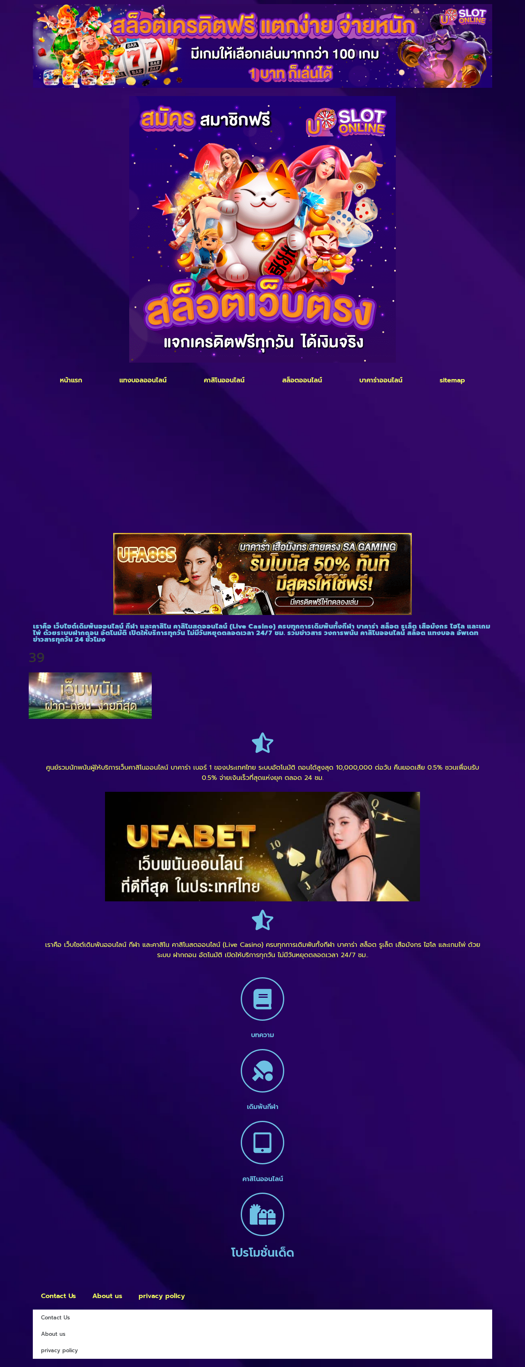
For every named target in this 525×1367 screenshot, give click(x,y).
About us (107, 1296)
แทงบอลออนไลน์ (143, 380)
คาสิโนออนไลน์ (224, 380)
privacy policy (162, 1296)
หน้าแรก (71, 380)
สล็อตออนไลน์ (302, 380)
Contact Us (58, 1296)
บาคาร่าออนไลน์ (380, 380)
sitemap (452, 380)
